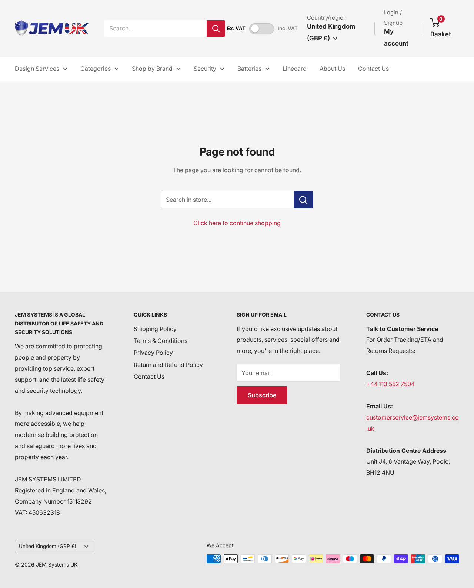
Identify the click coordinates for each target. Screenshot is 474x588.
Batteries (249, 68)
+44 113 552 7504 (390, 384)
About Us (332, 68)
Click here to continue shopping (237, 223)
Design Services (37, 68)
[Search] (216, 28)
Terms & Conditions (160, 340)
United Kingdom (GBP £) (47, 546)
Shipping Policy (155, 329)
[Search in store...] (303, 199)
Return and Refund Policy (168, 364)
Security (205, 68)
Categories (95, 68)
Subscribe (262, 395)
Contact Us (373, 68)
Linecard (295, 68)
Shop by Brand (152, 68)
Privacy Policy (153, 352)
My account (396, 37)
